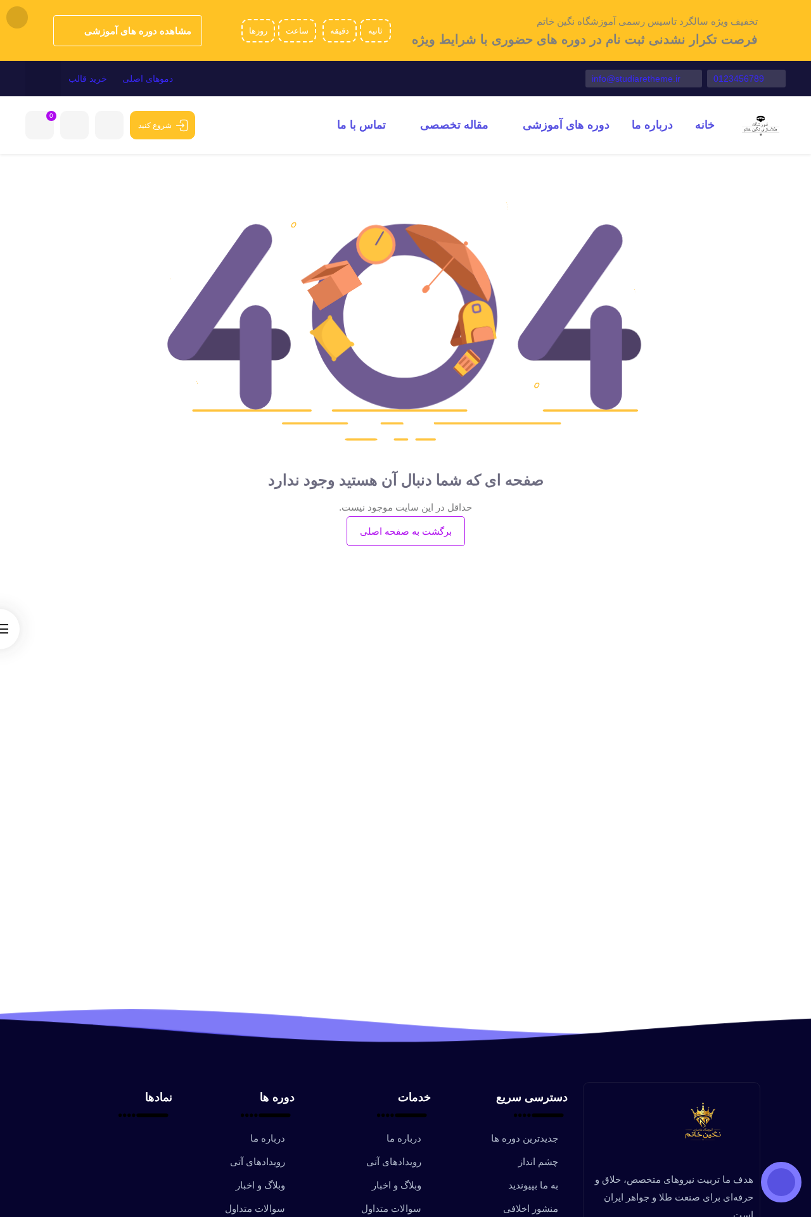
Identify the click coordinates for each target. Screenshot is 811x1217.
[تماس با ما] (781, 1182)
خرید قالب (87, 78)
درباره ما (652, 124)
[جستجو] (43, 78)
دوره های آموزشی (565, 124)
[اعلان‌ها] (109, 125)
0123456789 (740, 78)
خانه (705, 124)
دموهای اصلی (147, 78)
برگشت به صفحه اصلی (406, 531)
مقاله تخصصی (453, 124)
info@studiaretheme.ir (637, 78)
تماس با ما (361, 124)
